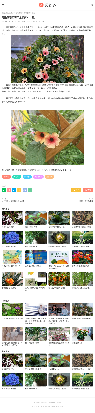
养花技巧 (17, 177)
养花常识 (27, 13)
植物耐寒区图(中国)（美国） (11, 267)
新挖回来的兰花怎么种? (81, 287)
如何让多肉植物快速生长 (81, 318)
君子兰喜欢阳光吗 (9, 287)
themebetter (55, 406)
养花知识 (27, 177)
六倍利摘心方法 (31, 227)
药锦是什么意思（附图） (58, 246)
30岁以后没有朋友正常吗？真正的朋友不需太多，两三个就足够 (59, 320)
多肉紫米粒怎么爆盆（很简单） (58, 344)
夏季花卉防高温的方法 (80, 266)
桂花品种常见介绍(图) (56, 287)
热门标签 (37, 402)
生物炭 (59, 402)
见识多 (11, 13)
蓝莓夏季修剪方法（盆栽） (82, 227)
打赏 (76, 190)
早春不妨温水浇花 (9, 246)
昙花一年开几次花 (86, 201)
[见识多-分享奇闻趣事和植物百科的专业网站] (47, 4)
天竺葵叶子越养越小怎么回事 (13, 201)
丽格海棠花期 (77, 343)
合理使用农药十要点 (33, 266)
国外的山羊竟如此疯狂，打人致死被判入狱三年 (12, 344)
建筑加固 (44, 402)
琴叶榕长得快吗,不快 (56, 227)
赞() (88, 190)
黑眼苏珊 (49, 177)
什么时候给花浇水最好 (80, 246)
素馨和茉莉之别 (8, 227)
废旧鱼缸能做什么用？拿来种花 (12, 319)
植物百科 (19, 13)
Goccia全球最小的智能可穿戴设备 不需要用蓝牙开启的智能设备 (35, 320)
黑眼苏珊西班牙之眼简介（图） (61, 170)
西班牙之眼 (38, 177)
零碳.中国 (52, 402)
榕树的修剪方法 (31, 246)
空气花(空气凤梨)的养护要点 (35, 288)
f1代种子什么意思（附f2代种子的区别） (58, 267)
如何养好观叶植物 (32, 343)
